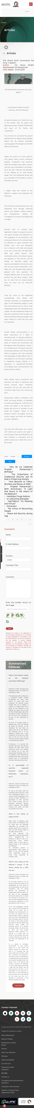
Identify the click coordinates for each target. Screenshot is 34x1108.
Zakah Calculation (7, 1060)
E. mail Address (12, 544)
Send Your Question (8, 1052)
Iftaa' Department (7, 1035)
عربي (27, 11)
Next (10, 461)
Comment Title (12, 565)
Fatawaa (4, 1056)
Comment (10, 577)
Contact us (5, 1077)
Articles (4, 1049)
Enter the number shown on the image (18, 603)
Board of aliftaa (6, 1039)
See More (18, 985)
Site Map (4, 1073)
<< (30, 524)
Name (8, 535)
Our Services (6, 1063)
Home (3, 22)
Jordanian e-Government (10, 1086)
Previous (26, 456)
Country (9, 556)
